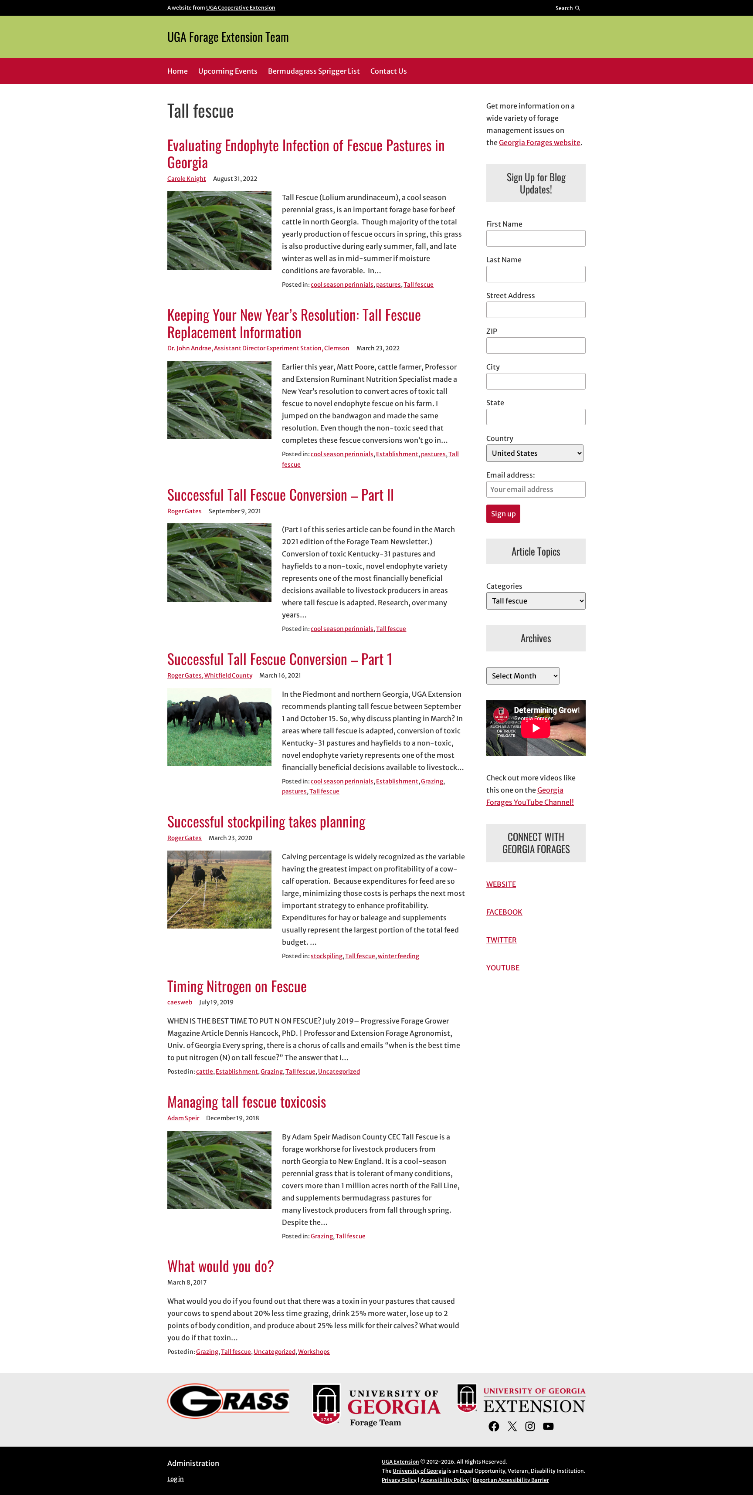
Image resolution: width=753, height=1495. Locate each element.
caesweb (179, 1002)
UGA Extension (400, 1461)
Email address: (510, 475)
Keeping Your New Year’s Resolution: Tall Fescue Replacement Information (294, 323)
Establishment (397, 454)
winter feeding (398, 956)
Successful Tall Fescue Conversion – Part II (280, 494)
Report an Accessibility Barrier (511, 1480)
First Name (504, 224)
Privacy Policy (399, 1480)
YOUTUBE (502, 967)
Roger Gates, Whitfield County (209, 675)
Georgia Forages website (539, 142)
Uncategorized (339, 1071)
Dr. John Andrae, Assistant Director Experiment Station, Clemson (258, 348)
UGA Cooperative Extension (240, 7)
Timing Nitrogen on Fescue (237, 986)
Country (499, 438)
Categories (504, 586)
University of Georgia (419, 1471)
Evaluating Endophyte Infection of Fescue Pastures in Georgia (306, 153)
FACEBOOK (504, 912)
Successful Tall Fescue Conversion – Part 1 (280, 659)
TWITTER (501, 940)
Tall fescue (419, 284)
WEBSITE (501, 884)
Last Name (504, 259)
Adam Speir (183, 1118)
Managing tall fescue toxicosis (246, 1101)
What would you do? (220, 1266)
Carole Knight (186, 179)
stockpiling (327, 956)
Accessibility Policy (445, 1480)
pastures (388, 284)
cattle (204, 1071)
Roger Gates (184, 511)
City (493, 367)
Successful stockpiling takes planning (266, 821)
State (495, 402)
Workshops (314, 1352)
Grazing (432, 781)
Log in (175, 1479)
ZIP (491, 331)
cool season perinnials (342, 284)
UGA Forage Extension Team (228, 36)
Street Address (510, 295)
